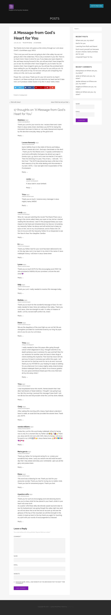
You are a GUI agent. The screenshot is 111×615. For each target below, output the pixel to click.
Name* (78, 104)
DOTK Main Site (96, 6)
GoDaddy (70, 606)
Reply (20, 135)
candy (28, 179)
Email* (78, 111)
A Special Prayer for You (84, 57)
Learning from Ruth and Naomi (86, 46)
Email (16, 565)
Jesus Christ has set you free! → (60, 102)
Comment (17, 536)
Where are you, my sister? (85, 40)
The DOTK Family (27, 42)
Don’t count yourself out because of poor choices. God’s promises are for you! (87, 51)
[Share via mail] (52, 87)
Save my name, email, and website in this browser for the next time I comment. (40, 582)
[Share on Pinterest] (47, 87)
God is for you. (81, 43)
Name (16, 556)
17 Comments (37, 42)
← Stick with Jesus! (15, 102)
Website (17, 574)
